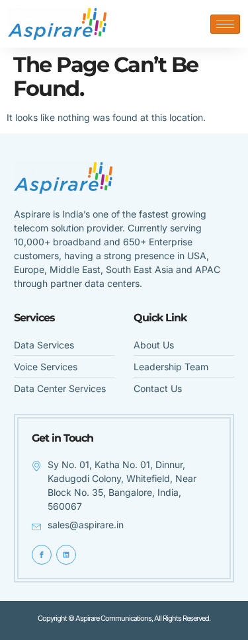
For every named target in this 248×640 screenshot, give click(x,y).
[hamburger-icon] (225, 24)
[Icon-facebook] (42, 555)
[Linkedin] (66, 555)
